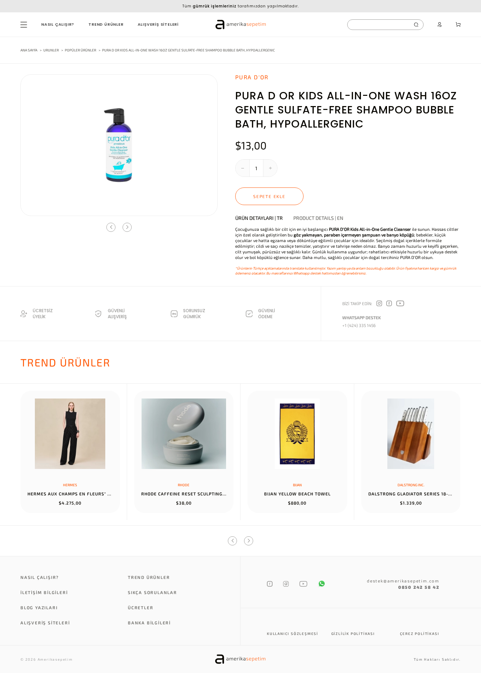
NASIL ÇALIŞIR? (57, 24)
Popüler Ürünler (81, 50)
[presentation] (110, 227)
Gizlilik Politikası (353, 633)
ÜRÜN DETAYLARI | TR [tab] (259, 218)
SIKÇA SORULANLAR (152, 592)
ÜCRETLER (140, 607)
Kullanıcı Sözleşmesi (292, 633)
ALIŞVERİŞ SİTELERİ (158, 24)
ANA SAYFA (28, 50)
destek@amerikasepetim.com (403, 580)
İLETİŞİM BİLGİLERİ (44, 592)
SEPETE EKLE (269, 196)
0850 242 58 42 (418, 587)
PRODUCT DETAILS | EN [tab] (318, 218)
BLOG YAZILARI (38, 607)
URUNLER (51, 50)
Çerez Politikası (419, 633)
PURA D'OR (252, 77)
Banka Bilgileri (149, 622)
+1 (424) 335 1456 (359, 325)
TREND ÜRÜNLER (105, 24)
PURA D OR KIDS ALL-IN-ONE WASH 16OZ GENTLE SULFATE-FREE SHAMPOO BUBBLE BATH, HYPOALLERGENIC (188, 50)
